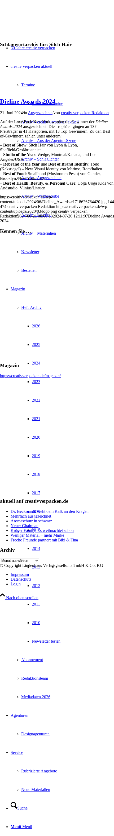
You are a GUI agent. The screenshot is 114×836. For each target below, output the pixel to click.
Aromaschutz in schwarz (31, 521)
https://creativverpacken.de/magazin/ (30, 375)
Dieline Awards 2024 (27, 101)
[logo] (40, 25)
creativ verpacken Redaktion (85, 112)
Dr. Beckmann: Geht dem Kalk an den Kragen (50, 511)
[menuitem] (67, 140)
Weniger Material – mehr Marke (37, 535)
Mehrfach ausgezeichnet (31, 516)
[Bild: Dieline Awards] (57, 85)
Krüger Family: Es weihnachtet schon (42, 530)
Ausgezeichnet (40, 112)
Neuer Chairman (24, 525)
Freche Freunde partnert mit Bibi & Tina (44, 540)
